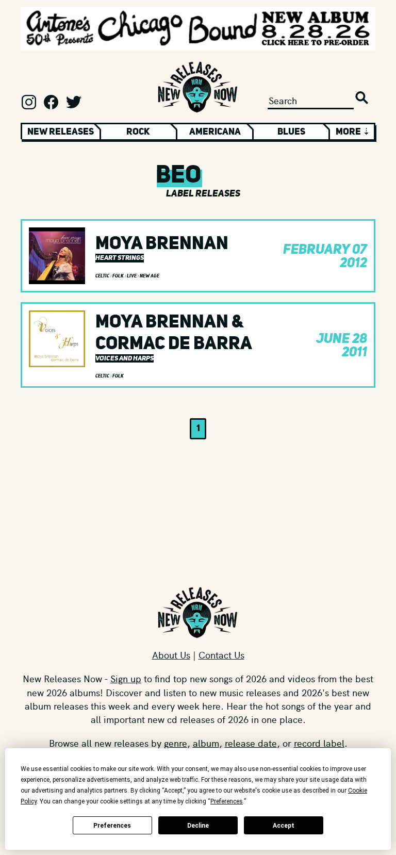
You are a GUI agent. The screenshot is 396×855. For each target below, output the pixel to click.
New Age (149, 275)
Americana (215, 131)
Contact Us (221, 654)
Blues (291, 131)
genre (175, 742)
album (206, 742)
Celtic (102, 275)
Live (132, 275)
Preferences (112, 825)
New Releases (60, 131)
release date (251, 742)
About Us (171, 654)
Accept (283, 825)
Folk (118, 275)
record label (319, 742)
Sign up (125, 678)
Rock (138, 131)
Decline (198, 825)
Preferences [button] (226, 801)
